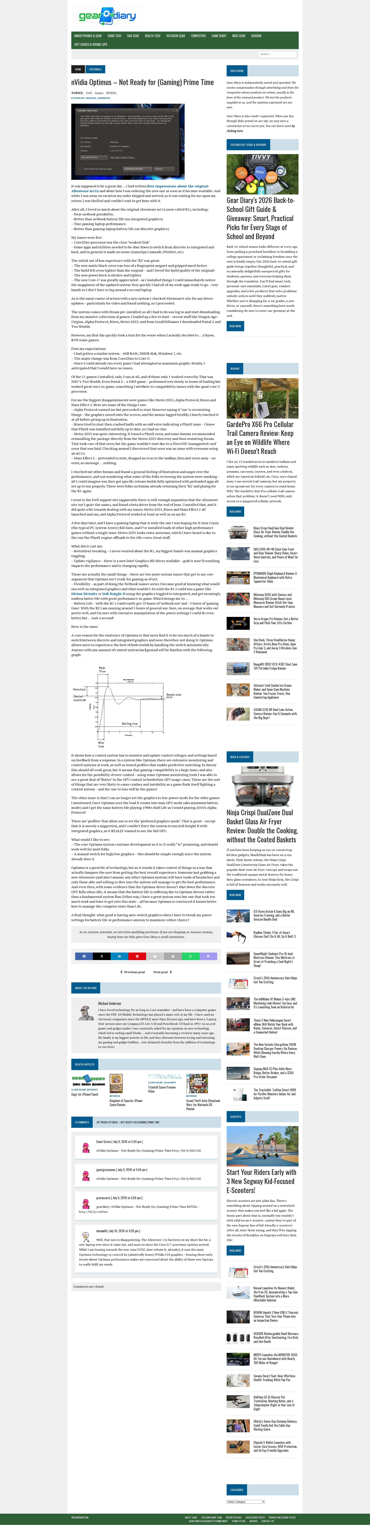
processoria (103, 1197)
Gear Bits (170, 1082)
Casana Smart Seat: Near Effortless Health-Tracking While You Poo (274, 1378)
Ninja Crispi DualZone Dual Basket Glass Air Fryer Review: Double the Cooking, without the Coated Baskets (275, 532)
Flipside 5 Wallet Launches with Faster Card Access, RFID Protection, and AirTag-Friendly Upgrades (275, 1446)
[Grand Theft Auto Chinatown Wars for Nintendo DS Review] (197, 1091)
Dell (89, 93)
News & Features (239, 757)
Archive (253, 1521)
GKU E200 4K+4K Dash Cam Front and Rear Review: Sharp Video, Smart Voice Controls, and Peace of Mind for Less (276, 555)
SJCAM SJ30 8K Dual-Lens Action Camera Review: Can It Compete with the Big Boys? (275, 713)
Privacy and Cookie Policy (282, 1517)
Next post (160, 972)
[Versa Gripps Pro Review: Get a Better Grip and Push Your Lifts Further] (238, 627)
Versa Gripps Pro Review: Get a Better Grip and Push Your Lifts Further (276, 621)
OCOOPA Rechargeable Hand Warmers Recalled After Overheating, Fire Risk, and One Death (276, 1337)
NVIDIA (111, 93)
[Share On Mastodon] (208, 956)
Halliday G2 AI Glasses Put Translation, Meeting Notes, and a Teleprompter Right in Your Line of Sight (274, 1403)
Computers (198, 35)
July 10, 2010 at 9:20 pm (124, 1231)
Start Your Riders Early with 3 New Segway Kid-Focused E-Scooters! (261, 1181)
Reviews (92, 1089)
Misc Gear (238, 35)
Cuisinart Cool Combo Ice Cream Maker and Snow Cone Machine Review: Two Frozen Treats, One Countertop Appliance (273, 691)
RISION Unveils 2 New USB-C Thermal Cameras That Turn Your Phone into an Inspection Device (276, 1316)
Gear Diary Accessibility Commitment (208, 1521)
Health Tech (152, 35)
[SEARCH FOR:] (277, 53)
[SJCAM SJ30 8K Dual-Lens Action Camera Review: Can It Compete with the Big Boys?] (238, 718)
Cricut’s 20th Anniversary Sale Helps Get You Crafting (275, 980)
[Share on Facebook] (84, 956)
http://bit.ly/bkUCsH (186, 1150)
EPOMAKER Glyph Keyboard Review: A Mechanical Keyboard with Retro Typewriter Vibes (275, 577)
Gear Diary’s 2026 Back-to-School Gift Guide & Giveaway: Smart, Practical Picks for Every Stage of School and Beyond (261, 218)
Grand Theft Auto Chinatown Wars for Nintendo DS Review (203, 1104)
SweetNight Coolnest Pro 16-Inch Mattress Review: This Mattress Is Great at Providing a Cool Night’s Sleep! (274, 959)
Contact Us (268, 1521)
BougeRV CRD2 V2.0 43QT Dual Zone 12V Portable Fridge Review (275, 666)
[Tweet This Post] (102, 956)
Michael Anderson (98, 98)
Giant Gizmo (103, 1141)
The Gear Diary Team (211, 1517)
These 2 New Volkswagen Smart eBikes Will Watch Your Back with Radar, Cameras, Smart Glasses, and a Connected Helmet (275, 1026)
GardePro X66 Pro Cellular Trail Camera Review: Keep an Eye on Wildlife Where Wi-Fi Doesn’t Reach (260, 437)
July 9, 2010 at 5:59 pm (127, 1141)
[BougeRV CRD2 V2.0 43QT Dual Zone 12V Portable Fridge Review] (238, 673)
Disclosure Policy (255, 1517)
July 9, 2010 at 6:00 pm (127, 1197)
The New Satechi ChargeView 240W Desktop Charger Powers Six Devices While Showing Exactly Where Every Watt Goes (275, 1050)
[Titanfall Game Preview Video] (165, 1077)
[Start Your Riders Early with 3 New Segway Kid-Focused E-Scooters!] (263, 1164)
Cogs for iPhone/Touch (84, 1094)
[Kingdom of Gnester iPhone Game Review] (116, 1090)
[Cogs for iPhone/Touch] (88, 1084)
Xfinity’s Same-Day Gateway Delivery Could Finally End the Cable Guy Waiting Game (275, 1425)
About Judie (191, 1517)
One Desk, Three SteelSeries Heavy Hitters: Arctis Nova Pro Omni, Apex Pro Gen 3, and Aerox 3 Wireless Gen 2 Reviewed (275, 646)
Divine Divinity (84, 593)
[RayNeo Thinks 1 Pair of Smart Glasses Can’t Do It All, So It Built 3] (238, 941)
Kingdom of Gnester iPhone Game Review (126, 1102)
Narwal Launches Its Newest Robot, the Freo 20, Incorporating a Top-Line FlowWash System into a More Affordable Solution (276, 1294)
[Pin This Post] (137, 956)
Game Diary (219, 35)
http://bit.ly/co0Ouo (93, 1212)
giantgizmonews (105, 1169)
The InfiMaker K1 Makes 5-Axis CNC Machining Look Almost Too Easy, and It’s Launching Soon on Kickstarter (275, 1003)
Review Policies (234, 1517)
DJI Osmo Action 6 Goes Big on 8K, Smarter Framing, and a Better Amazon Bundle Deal (274, 915)
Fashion (256, 35)
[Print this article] (173, 956)
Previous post (134, 972)
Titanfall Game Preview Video (162, 1089)
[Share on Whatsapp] (190, 956)
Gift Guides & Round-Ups (90, 44)
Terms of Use (239, 1521)
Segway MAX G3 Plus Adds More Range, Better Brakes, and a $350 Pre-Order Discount (274, 1072)
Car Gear (133, 35)
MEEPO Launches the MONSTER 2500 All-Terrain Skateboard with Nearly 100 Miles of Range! (275, 1358)
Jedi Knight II (113, 593)
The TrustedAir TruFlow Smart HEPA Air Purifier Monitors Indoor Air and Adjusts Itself (275, 1094)
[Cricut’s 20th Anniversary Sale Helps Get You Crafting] (238, 986)
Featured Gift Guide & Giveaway (248, 145)
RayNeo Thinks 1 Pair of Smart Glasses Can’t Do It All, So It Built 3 (275, 934)
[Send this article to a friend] (155, 956)
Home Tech (114, 35)
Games (99, 93)
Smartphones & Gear (88, 35)
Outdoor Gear (175, 35)
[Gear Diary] (107, 16)
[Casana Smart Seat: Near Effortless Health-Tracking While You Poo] (238, 1384)
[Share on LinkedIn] (119, 956)
